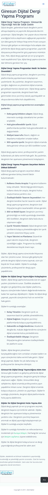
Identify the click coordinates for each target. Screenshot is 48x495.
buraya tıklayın (20, 433)
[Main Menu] (43, 4)
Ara (44, 480)
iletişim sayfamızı (11, 436)
